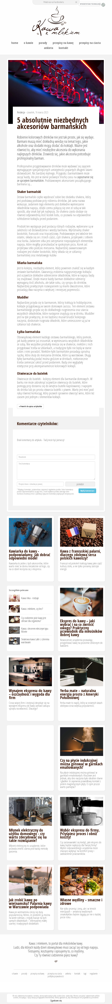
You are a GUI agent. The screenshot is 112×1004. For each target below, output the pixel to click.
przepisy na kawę (63, 42)
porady (43, 42)
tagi (85, 973)
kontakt (63, 47)
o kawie (28, 42)
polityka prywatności (56, 976)
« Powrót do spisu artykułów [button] (30, 406)
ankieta (48, 47)
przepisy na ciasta (90, 42)
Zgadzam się (56, 1001)
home (14, 42)
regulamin (94, 973)
